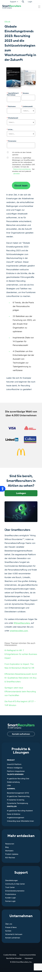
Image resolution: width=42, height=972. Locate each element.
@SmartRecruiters (22, 623)
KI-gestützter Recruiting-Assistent (20, 811)
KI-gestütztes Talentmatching (18, 796)
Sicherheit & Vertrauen (13, 934)
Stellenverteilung (13, 782)
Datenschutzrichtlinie (27, 955)
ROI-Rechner (10, 858)
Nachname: (11, 106)
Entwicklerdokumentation (14, 891)
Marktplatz (9, 851)
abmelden (16, 173)
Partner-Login (10, 901)
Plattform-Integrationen (16, 771)
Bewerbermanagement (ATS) (18, 793)
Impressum (29, 958)
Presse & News (11, 927)
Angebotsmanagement (15, 817)
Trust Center (10, 887)
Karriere (8, 931)
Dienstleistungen (11, 880)
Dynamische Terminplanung (17, 803)
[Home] (21, 725)
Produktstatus (10, 894)
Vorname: (25, 93)
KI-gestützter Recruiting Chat (18, 779)
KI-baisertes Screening (15, 800)
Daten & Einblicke (13, 814)
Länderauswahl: (27, 106)
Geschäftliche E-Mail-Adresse (13, 94)
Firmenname (11, 141)
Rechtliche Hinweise (13, 958)
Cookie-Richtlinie (9, 955)
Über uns (8, 924)
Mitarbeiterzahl (12, 118)
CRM (9, 785)
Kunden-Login (10, 898)
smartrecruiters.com (19, 630)
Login (30, 2)
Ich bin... (10, 129)
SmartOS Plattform (14, 764)
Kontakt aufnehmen (21, 734)
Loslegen (21, 493)
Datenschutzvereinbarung (21, 169)
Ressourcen (9, 844)
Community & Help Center (15, 884)
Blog (7, 847)
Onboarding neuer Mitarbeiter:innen (20, 821)
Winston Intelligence (14, 768)
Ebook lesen (21, 185)
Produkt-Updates (11, 854)
